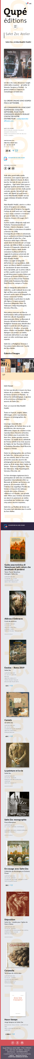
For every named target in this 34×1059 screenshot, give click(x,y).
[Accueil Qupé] (15, 15)
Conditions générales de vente (18, 1056)
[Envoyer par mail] (13, 167)
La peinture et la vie (14, 771)
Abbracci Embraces (14, 619)
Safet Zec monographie (15, 820)
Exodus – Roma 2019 (14, 668)
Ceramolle (9, 971)
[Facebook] (5, 167)
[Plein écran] (31, 361)
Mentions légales (21, 1055)
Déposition (10, 920)
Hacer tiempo (11, 1020)
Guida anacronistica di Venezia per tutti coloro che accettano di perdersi (18, 567)
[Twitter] (9, 167)
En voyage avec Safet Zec (17, 869)
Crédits (11, 1055)
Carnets (8, 720)
